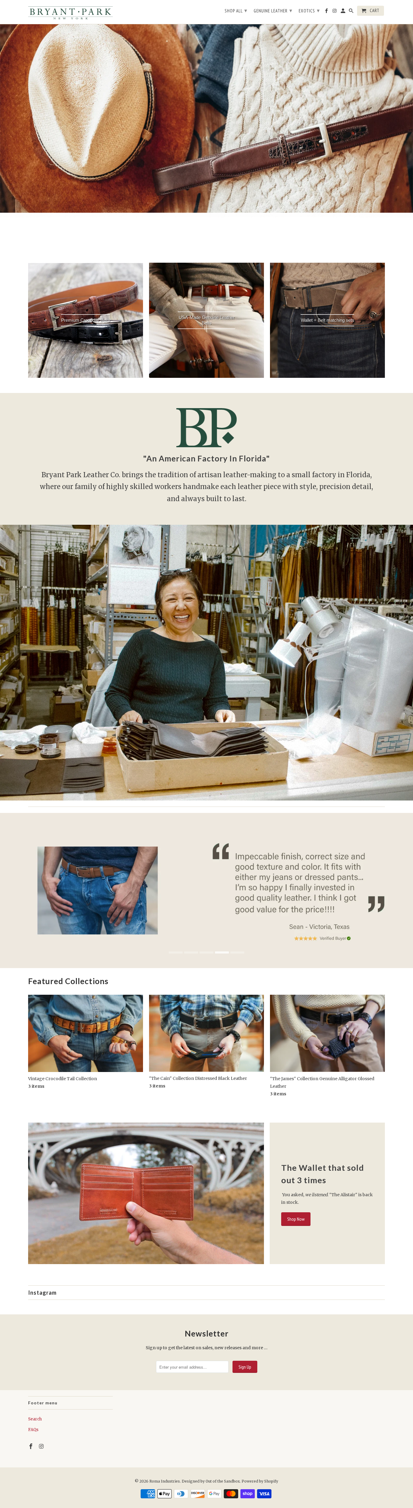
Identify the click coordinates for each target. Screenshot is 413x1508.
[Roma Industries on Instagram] (42, 1446)
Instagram (42, 1292)
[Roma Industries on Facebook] (31, 1446)
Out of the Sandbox (223, 1481)
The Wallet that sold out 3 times (322, 1174)
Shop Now (295, 1219)
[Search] (351, 12)
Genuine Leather (273, 10)
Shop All (236, 10)
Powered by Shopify (260, 1481)
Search (35, 1419)
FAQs (33, 1429)
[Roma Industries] (70, 12)
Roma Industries (164, 1481)
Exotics (309, 10)
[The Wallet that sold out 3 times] (146, 1193)
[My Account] (343, 12)
